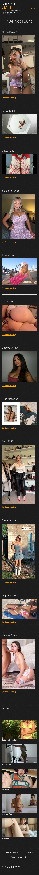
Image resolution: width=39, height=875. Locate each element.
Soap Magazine (10, 399)
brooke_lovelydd (10, 190)
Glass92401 (8, 441)
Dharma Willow (10, 347)
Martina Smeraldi (11, 635)
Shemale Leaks (11, 867)
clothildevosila (9, 32)
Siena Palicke (9, 520)
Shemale (9, 5)
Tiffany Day (8, 255)
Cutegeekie (8, 150)
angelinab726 (9, 595)
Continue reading (9, 98)
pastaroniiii (7, 301)
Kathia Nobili (8, 111)
